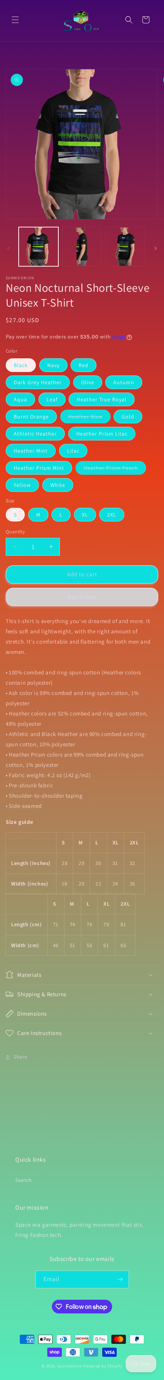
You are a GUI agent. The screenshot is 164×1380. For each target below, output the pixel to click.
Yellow (22, 485)
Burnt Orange (31, 416)
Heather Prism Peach (115, 469)
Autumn (123, 382)
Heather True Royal (102, 399)
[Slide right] (155, 248)
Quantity (15, 531)
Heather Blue (89, 418)
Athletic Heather (35, 433)
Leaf (52, 399)
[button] (15, 19)
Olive (87, 382)
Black (21, 365)
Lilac (73, 450)
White (57, 485)
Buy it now (82, 596)
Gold (128, 416)
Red (83, 365)
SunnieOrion (69, 1366)
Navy (53, 365)
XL (85, 514)
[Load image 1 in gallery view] (38, 247)
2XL (111, 514)
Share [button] (20, 1056)
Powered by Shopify (102, 1366)
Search (23, 1179)
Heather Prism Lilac (101, 433)
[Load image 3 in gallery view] (82, 247)
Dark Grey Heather (38, 382)
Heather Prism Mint (39, 467)
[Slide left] (8, 248)
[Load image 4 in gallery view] (125, 247)
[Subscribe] (120, 1279)
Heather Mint (31, 450)
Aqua (20, 399)
